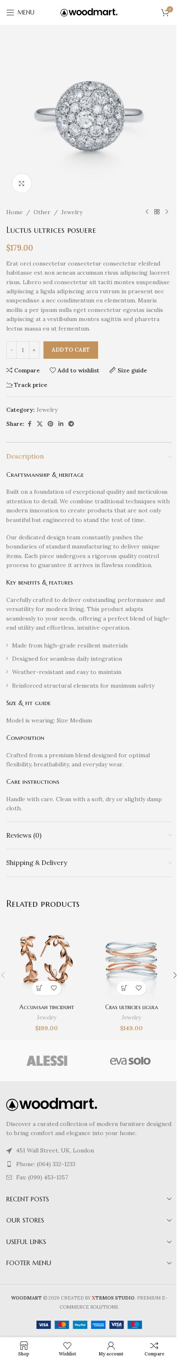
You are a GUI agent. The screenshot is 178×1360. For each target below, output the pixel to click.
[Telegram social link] (71, 424)
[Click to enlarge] (21, 183)
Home (14, 212)
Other (42, 212)
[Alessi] (47, 1060)
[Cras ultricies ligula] (131, 959)
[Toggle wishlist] (54, 988)
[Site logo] (89, 12)
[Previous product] (147, 212)
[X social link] (39, 424)
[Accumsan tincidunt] (46, 959)
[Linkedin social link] (61, 424)
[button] (39, 988)
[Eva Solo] (130, 1060)
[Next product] (167, 212)
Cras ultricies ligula (131, 1007)
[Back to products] (157, 212)
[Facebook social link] (29, 424)
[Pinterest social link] (50, 424)
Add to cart (71, 349)
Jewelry (71, 212)
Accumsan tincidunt (46, 1007)
